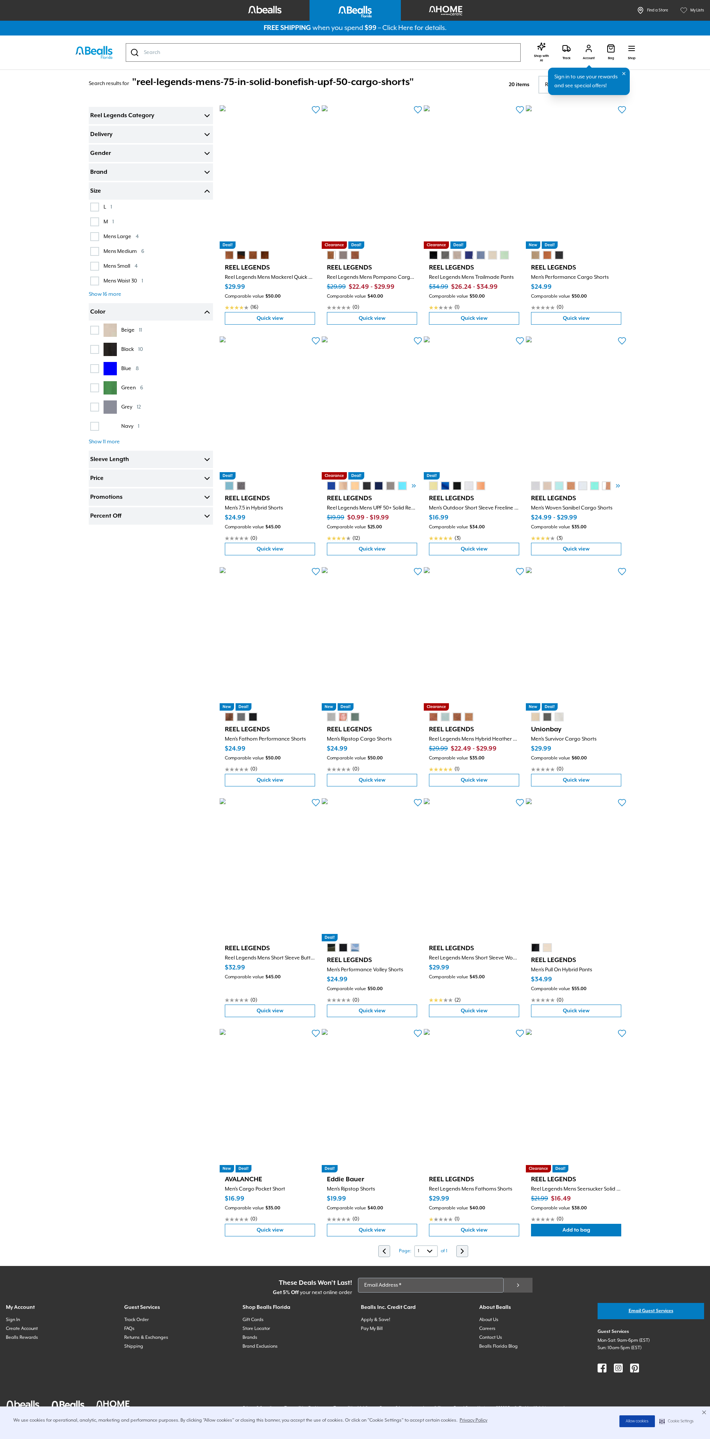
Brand (98, 172)
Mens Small (121, 266)
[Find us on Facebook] (602, 1368)
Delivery (101, 134)
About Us (488, 1320)
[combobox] (323, 52)
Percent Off (105, 516)
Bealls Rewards (22, 1337)
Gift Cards (253, 1320)
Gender (100, 153)
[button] (676, 1421)
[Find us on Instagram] (618, 1368)
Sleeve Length (109, 459)
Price (97, 478)
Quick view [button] (286, 320)
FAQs (129, 1328)
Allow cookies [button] (637, 1421)
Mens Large (121, 236)
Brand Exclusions (260, 1346)
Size (95, 191)
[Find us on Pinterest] (634, 1368)
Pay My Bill (372, 1328)
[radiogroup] (247, 255)
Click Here (397, 28)
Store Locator (256, 1328)
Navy (130, 426)
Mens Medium (124, 251)
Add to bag (591, 1231)
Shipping (133, 1346)
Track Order (136, 1320)
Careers (487, 1328)
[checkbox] (94, 207)
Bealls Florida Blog (498, 1346)
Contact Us (490, 1337)
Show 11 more (104, 442)
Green (132, 388)
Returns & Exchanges (146, 1337)
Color (97, 312)
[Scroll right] (413, 486)
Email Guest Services (651, 1311)
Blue (130, 368)
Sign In (13, 1320)
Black (132, 349)
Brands (250, 1337)
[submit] (518, 1285)
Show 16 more (105, 294)
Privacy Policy (473, 1420)
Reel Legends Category (122, 115)
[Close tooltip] (624, 74)
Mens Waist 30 (123, 281)
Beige (131, 330)
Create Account (22, 1328)
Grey (131, 407)
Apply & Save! (375, 1320)
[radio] (229, 255)
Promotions (106, 497)
